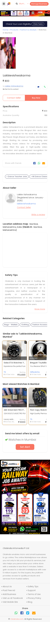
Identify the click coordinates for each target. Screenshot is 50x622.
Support (32, 590)
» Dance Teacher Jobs (17, 176)
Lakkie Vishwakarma (14, 86)
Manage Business (39, 3)
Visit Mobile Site (10, 602)
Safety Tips (33, 586)
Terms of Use (34, 594)
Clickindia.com (16, 619)
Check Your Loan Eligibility (24, 24)
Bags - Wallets (11, 324)
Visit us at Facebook (13, 598)
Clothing (25, 324)
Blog (30, 602)
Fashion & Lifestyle (28, 29)
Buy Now (36, 97)
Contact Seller (14, 97)
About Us (7, 586)
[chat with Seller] (38, 87)
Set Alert (25, 447)
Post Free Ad (9, 590)
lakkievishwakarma (26, 203)
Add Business (9, 594)
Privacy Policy (34, 598)
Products (14, 29)
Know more (40, 309)
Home (5, 29)
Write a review (38, 214)
